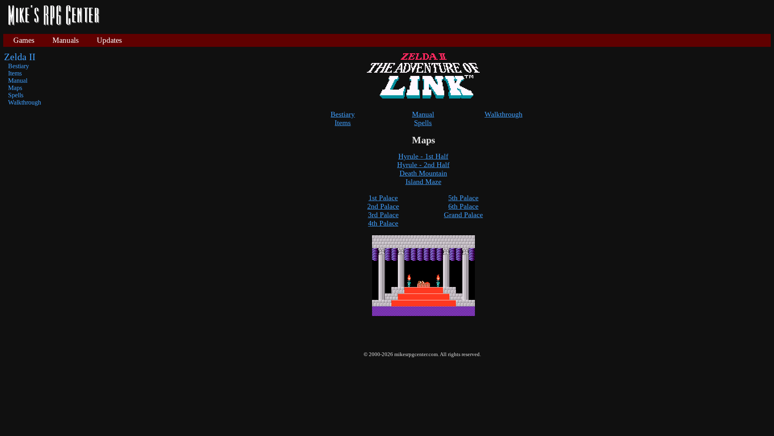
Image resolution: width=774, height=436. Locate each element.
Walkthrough (24, 102)
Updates (109, 40)
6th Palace (463, 206)
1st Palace (383, 198)
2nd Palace (383, 206)
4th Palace (383, 223)
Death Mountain (423, 173)
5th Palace (463, 198)
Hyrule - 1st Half (423, 156)
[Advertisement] (438, 16)
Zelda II (19, 57)
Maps (15, 87)
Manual (17, 80)
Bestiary (18, 66)
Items (15, 73)
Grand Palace (463, 215)
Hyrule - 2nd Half (423, 165)
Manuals (65, 40)
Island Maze (423, 182)
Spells (15, 95)
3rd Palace (383, 215)
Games (23, 40)
